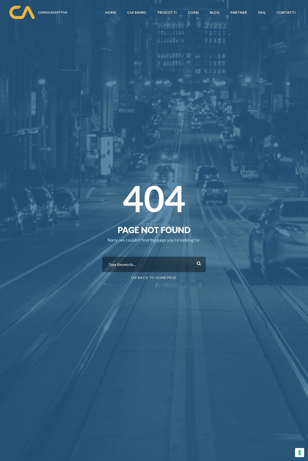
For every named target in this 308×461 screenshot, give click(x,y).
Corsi (193, 12)
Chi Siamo (137, 12)
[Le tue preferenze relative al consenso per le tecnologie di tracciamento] (299, 452)
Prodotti (167, 12)
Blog (214, 12)
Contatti (285, 12)
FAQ (262, 12)
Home (110, 12)
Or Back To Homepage (154, 277)
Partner (239, 12)
